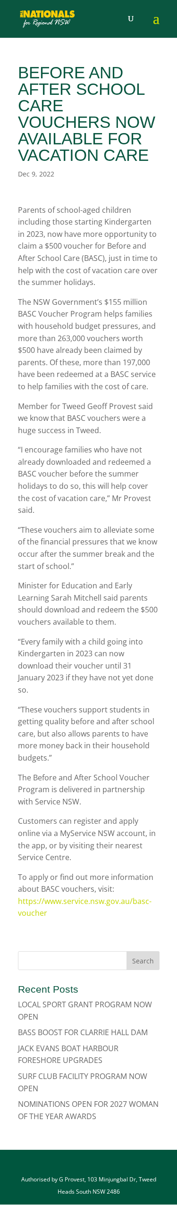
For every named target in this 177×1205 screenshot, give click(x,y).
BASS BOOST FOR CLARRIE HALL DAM (83, 1032)
